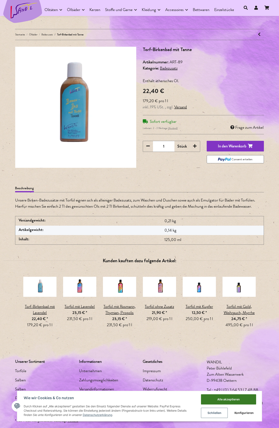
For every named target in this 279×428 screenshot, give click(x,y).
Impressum (152, 371)
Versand (180, 107)
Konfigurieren (244, 413)
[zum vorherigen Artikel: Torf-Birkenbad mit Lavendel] (259, 34)
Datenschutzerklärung (97, 415)
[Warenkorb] (268, 8)
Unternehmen (90, 371)
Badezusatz (168, 68)
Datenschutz (153, 380)
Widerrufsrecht (155, 389)
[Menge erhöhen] (195, 146)
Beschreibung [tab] (24, 188)
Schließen (214, 413)
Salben (20, 380)
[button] (245, 8)
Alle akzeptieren (228, 399)
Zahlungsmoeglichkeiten (98, 380)
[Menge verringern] (148, 146)
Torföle (20, 371)
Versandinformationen (96, 389)
